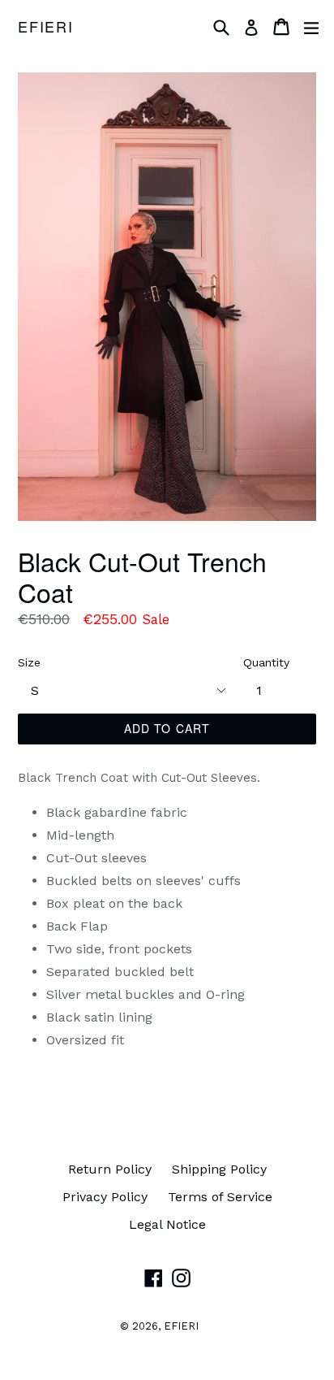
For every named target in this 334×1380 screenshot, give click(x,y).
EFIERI (46, 27)
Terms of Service (220, 1196)
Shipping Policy (219, 1169)
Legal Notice (167, 1224)
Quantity (266, 662)
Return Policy (110, 1169)
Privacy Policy (105, 1196)
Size (29, 662)
